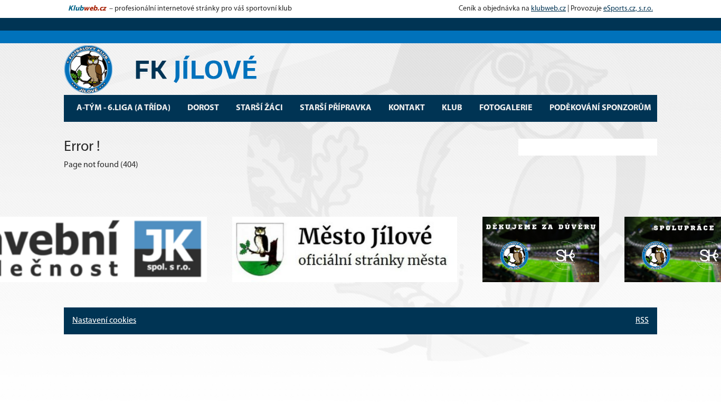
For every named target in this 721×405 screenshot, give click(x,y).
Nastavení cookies (104, 320)
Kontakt (406, 108)
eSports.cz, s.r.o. (628, 9)
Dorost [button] (203, 108)
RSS (642, 320)
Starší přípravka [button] (336, 108)
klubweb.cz (548, 9)
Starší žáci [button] (259, 108)
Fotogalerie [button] (506, 108)
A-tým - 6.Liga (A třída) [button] (123, 108)
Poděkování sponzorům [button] (600, 108)
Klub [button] (452, 108)
